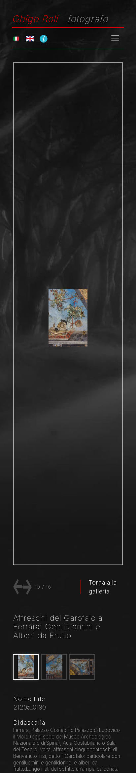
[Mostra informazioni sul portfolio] (44, 38)
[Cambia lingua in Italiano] (16, 38)
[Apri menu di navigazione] (115, 38)
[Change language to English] (30, 38)
